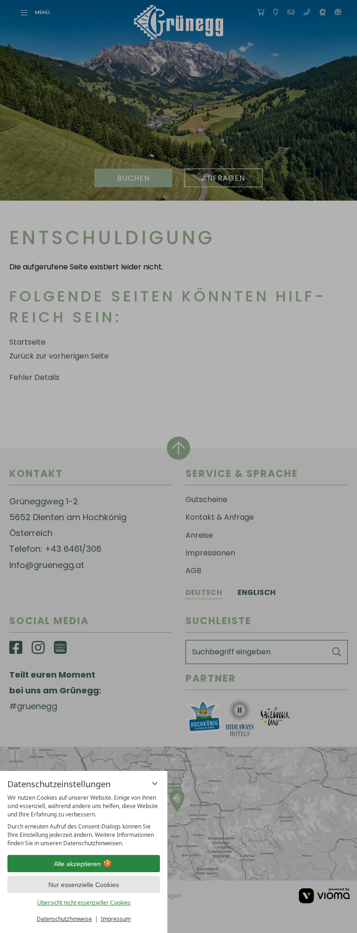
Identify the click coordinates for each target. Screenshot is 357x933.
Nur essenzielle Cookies (83, 884)
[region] (83, 821)
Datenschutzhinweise (64, 919)
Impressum (116, 919)
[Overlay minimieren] (154, 783)
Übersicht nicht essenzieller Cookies (84, 903)
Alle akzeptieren (77, 864)
